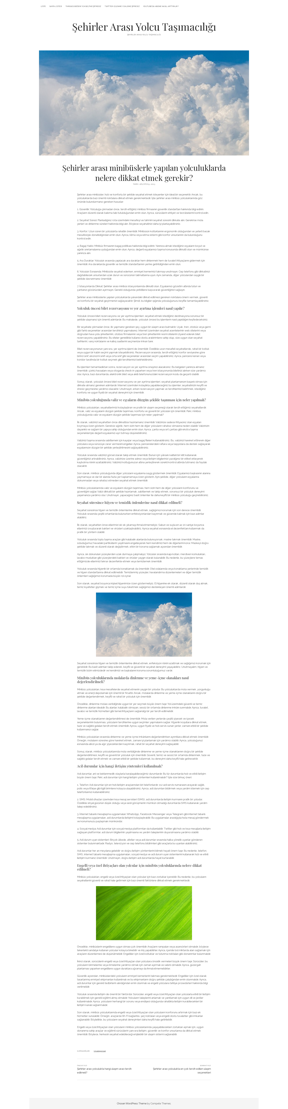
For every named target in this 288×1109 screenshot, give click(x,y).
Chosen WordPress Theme (131, 1103)
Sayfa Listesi (55, 6)
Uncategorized (100, 1051)
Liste (43, 6)
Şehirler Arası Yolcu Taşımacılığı (144, 26)
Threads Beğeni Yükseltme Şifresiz (83, 6)
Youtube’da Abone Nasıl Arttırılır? (160, 6)
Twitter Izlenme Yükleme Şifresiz (122, 6)
